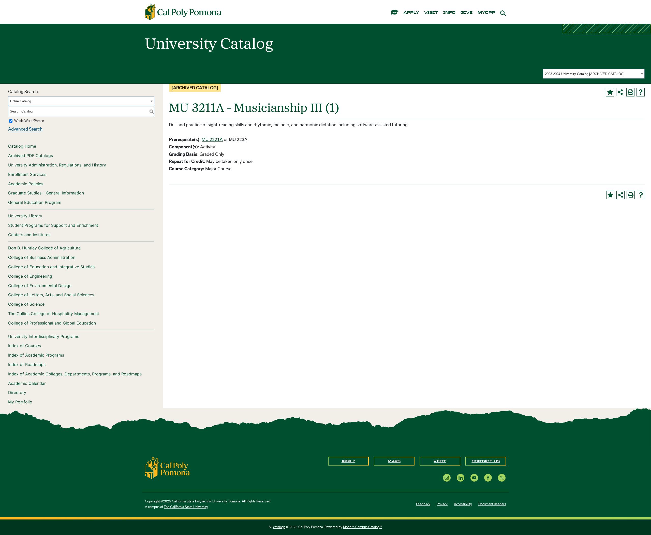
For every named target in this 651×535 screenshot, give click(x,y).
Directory (17, 392)
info (449, 13)
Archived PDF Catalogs (30, 155)
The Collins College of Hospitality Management (53, 313)
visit (431, 13)
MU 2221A (212, 139)
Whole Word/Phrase (29, 120)
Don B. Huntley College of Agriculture (44, 247)
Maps (394, 461)
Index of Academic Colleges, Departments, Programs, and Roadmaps (75, 373)
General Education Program (34, 202)
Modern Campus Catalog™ (362, 527)
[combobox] (594, 74)
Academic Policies (25, 183)
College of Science (26, 304)
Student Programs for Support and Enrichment (53, 225)
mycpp (486, 13)
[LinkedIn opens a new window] (460, 477)
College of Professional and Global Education (52, 323)
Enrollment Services (27, 174)
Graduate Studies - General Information (46, 192)
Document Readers (492, 504)
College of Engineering (30, 276)
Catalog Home (22, 146)
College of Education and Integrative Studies (51, 266)
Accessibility (463, 504)
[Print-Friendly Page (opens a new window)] (630, 92)
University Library (25, 215)
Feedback (423, 504)
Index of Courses (24, 345)
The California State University (186, 507)
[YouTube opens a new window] (474, 477)
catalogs (279, 527)
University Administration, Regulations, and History (57, 164)
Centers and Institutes (29, 234)
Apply (349, 461)
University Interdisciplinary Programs (43, 336)
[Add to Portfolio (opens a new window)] (610, 92)
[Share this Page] (620, 92)
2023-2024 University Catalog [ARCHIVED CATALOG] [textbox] (585, 74)
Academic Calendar (27, 383)
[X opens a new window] (501, 477)
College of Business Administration (41, 257)
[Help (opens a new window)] (641, 92)
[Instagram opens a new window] (446, 477)
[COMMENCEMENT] (394, 12)
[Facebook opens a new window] (488, 477)
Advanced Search (25, 129)
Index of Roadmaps (27, 364)
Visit (440, 461)
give (466, 13)
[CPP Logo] (167, 467)
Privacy (442, 504)
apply (411, 13)
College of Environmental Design (39, 285)
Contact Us (486, 461)
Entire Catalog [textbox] (20, 101)
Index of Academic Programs (36, 355)
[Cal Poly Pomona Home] (183, 12)
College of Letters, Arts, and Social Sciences (51, 294)
